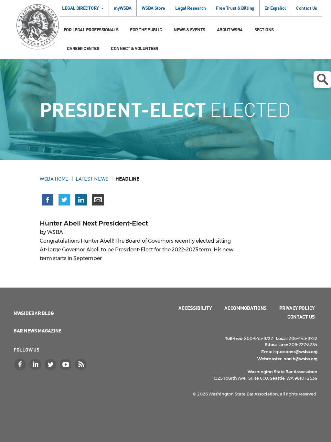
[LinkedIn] (36, 364)
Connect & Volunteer (134, 48)
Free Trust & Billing (235, 8)
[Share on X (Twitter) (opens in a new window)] (64, 200)
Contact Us (306, 8)
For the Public (146, 29)
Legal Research (190, 8)
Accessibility (195, 308)
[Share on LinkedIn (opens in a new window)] (81, 200)
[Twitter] (51, 364)
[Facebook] (21, 364)
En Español (275, 8)
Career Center (83, 48)
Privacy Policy (297, 308)
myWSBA (123, 8)
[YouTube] (66, 364)
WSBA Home (54, 178)
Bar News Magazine (37, 330)
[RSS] (81, 364)
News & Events (189, 29)
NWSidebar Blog (34, 313)
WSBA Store (153, 8)
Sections (264, 29)
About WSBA (230, 29)
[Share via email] (98, 200)
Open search (322, 79)
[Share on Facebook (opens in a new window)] (47, 200)
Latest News (92, 178)
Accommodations (245, 308)
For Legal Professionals (91, 29)
